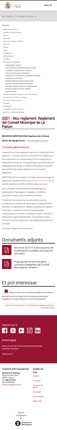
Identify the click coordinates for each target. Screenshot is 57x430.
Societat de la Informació (12, 100)
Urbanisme (7, 106)
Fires (5, 50)
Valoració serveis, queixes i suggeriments (21, 86)
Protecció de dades (38, 386)
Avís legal (37, 392)
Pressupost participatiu (14, 78)
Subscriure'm (7, 354)
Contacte (37, 381)
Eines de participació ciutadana (17, 73)
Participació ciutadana (25, 16)
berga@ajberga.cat (13, 385)
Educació (6, 38)
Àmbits (9, 16)
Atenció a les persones (12, 32)
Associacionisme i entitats (13, 41)
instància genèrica (40, 180)
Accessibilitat (38, 397)
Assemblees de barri (13, 65)
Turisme (6, 103)
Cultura (5, 35)
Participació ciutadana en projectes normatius (22, 76)
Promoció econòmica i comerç (15, 97)
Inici (3, 16)
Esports (6, 44)
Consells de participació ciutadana (18, 70)
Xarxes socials (10, 91)
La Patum (6, 59)
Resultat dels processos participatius (19, 81)
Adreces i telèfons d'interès (13, 112)
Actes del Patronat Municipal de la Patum (20, 68)
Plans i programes (10, 29)
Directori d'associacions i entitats (18, 89)
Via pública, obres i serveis (13, 109)
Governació (7, 53)
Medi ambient (8, 56)
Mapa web (37, 401)
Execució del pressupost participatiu (19, 84)
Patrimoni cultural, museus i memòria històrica (20, 94)
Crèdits (36, 376)
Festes (5, 47)
